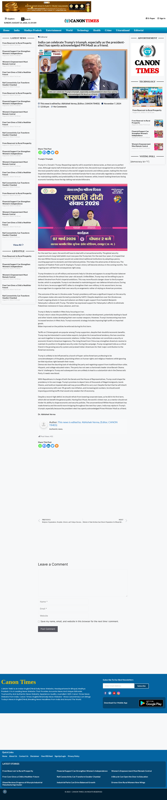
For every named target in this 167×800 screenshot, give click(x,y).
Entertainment (53, 30)
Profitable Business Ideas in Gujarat (17, 704)
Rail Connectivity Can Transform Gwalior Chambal (15, 83)
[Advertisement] (82, 128)
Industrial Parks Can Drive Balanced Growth (76, 782)
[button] (22, 19)
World (69, 30)
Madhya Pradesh (33, 30)
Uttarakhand (123, 30)
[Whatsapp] (40, 152)
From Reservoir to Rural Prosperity (16, 43)
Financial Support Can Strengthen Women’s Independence (16, 52)
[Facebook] (44, 152)
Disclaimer (34, 756)
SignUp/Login (60, 756)
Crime (108, 30)
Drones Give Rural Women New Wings (128, 782)
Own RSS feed (47, 756)
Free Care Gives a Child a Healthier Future (20, 776)
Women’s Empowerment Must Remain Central (15, 63)
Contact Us (23, 756)
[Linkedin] (48, 152)
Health (96, 30)
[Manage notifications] (5, 792)
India (17, 30)
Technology (83, 30)
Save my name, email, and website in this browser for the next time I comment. (80, 621)
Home (6, 30)
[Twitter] (52, 152)
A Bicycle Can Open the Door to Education (129, 776)
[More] (57, 152)
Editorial (139, 30)
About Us (13, 756)
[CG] (82, 250)
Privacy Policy (73, 756)
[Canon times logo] (147, 75)
